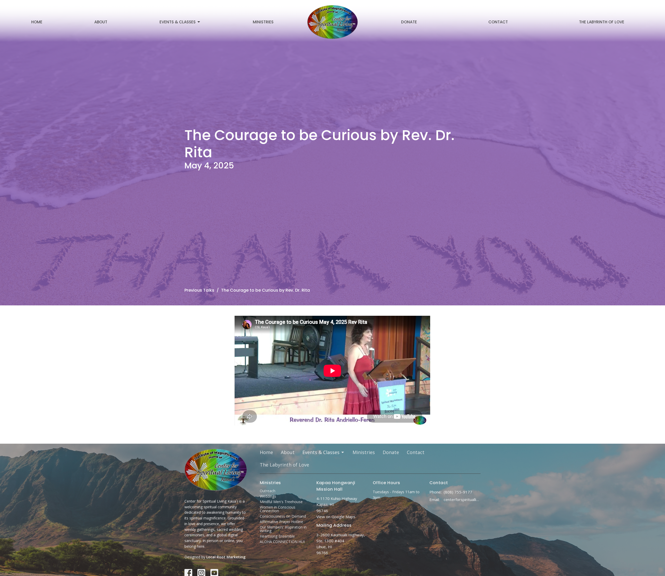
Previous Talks (199, 290)
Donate (409, 22)
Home (36, 22)
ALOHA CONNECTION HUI (282, 541)
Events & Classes (177, 22)
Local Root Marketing (225, 556)
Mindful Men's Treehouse (281, 501)
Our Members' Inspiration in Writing (283, 529)
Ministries (263, 22)
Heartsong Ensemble (277, 536)
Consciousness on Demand (283, 516)
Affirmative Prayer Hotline (281, 521)
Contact (498, 22)
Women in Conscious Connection (277, 509)
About (100, 22)
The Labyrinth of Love (601, 22)
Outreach (267, 490)
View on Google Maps (335, 516)
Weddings (268, 496)
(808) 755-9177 (458, 492)
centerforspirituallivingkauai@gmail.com (462, 499)
